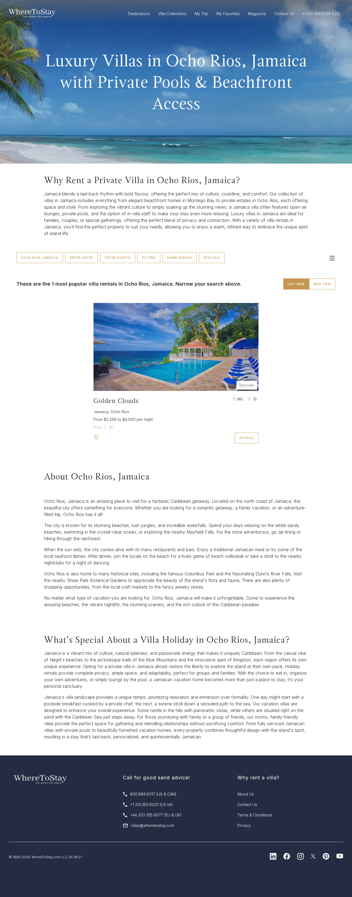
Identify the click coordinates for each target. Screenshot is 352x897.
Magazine (257, 13)
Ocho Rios (120, 411)
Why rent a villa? (258, 777)
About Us (245, 794)
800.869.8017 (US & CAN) (153, 794)
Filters (149, 257)
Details (247, 438)
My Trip (201, 13)
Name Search (179, 257)
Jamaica (101, 411)
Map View (322, 284)
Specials (212, 257)
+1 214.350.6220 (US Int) (151, 804)
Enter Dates (81, 257)
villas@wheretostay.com (152, 825)
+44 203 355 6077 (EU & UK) (156, 815)
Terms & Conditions (254, 815)
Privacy (244, 825)
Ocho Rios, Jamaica (39, 257)
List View (296, 284)
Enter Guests (118, 257)
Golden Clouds (116, 400)
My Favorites (228, 13)
